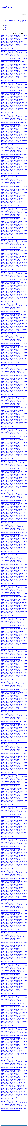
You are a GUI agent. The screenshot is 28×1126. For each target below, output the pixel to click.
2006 (6, 25)
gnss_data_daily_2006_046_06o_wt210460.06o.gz (12, 1086)
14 (5, 29)
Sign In (24, 14)
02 (5, 27)
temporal (6, 23)
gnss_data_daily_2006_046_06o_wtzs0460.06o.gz (12, 1085)
